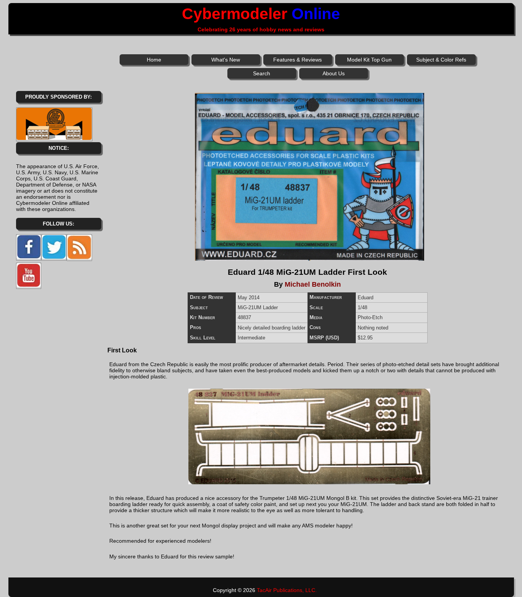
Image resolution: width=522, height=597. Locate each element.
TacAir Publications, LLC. (287, 590)
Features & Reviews (297, 60)
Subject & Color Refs (441, 60)
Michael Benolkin (313, 284)
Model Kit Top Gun (369, 60)
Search (261, 73)
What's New (225, 60)
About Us (334, 73)
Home (154, 60)
